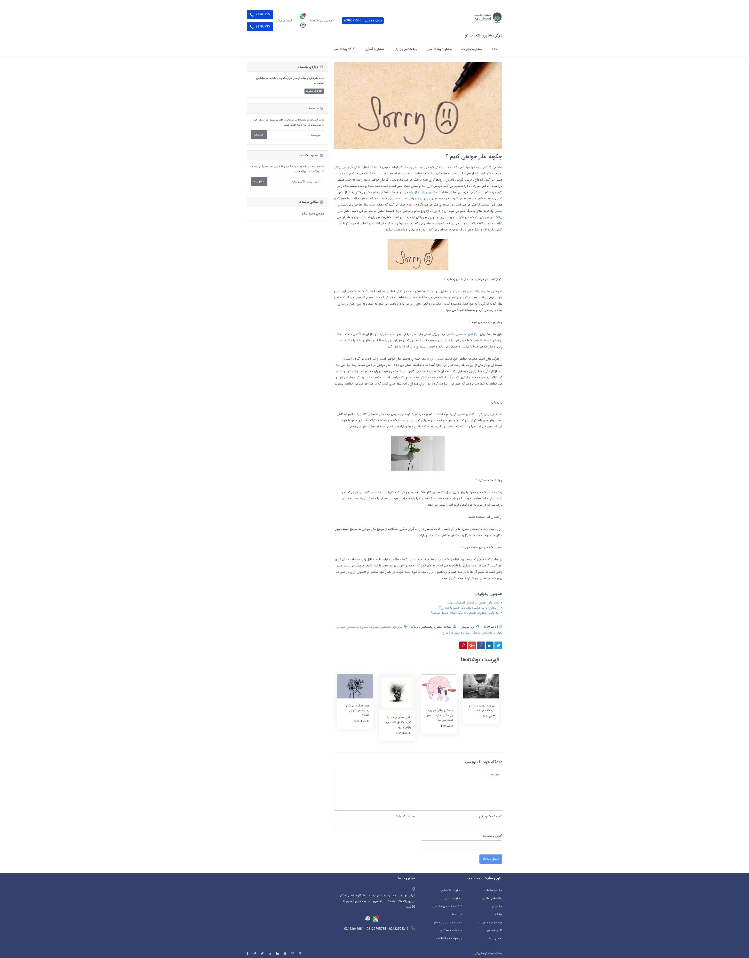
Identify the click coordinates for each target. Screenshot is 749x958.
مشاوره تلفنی (363, 20)
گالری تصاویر (494, 930)
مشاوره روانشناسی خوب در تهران (469, 291)
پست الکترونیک (405, 816)
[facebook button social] (247, 953)
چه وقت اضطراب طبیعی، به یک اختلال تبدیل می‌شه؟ (464, 612)
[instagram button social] (270, 953)
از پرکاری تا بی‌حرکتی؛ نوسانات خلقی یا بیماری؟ (469, 607)
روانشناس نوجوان (491, 217)
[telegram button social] (254, 953)
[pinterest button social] (292, 953)
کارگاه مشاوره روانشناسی (446, 906)
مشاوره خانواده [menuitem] (471, 49)
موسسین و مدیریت (490, 922)
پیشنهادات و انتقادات (448, 938)
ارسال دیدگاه (491, 858)
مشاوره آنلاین (453, 898)
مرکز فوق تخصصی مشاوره (462, 334)
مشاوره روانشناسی (450, 890)
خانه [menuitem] (494, 49)
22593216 (262, 14)
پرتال (477, 953)
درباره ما (456, 914)
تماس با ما (495, 938)
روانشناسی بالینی (492, 898)
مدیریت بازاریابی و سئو (447, 922)
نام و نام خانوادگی (490, 816)
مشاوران (497, 906)
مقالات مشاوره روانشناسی (435, 627)
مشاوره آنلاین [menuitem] (374, 49)
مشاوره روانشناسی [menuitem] (439, 49)
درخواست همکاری (450, 930)
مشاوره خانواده (493, 890)
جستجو (259, 134)
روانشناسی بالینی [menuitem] (405, 49)
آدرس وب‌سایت (492, 835)
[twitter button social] (262, 953)
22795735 (262, 26)
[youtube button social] (285, 953)
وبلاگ (414, 627)
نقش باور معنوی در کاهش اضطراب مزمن (473, 602)
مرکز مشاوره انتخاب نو (483, 35)
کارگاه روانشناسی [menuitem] (343, 49)
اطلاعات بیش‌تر (314, 91)
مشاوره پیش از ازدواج (423, 192)
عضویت (259, 181)
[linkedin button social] (277, 953)
